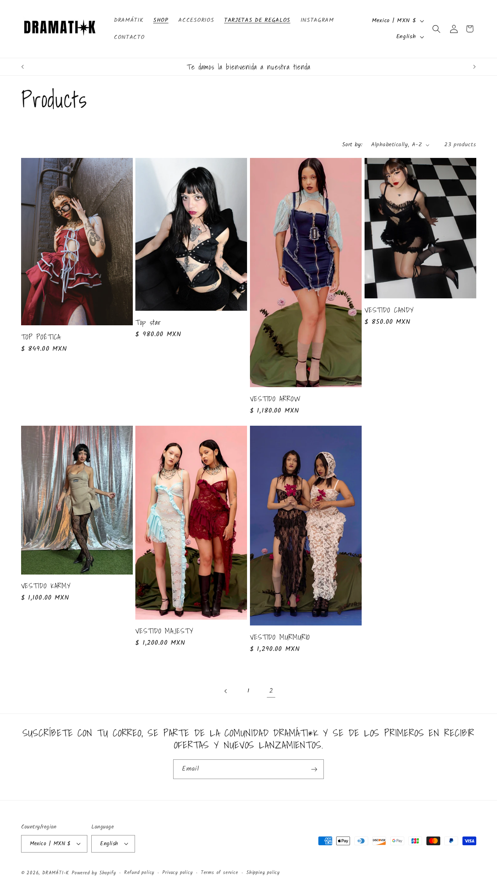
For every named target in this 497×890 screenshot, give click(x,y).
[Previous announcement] (23, 67)
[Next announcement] (474, 67)
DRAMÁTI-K (55, 873)
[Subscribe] (314, 769)
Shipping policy (263, 873)
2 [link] (271, 691)
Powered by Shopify (94, 873)
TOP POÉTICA (41, 337)
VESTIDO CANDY (389, 310)
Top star (148, 322)
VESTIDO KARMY (46, 585)
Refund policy (139, 873)
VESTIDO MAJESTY (164, 631)
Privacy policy (177, 873)
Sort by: (352, 145)
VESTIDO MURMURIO (280, 637)
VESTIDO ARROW (275, 398)
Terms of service (219, 873)
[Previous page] (226, 691)
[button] (437, 29)
